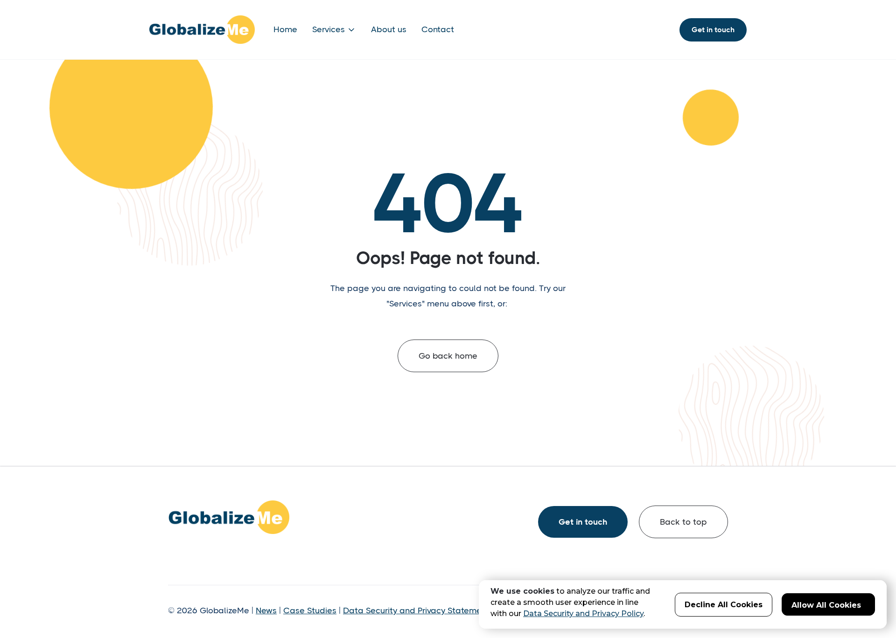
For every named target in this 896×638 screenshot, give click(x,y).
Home (285, 29)
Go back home (448, 356)
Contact (437, 29)
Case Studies (309, 610)
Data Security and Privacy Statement (416, 610)
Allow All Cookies (826, 605)
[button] (334, 29)
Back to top (683, 522)
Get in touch (713, 29)
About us (388, 29)
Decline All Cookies (724, 604)
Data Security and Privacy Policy (583, 613)
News (266, 610)
